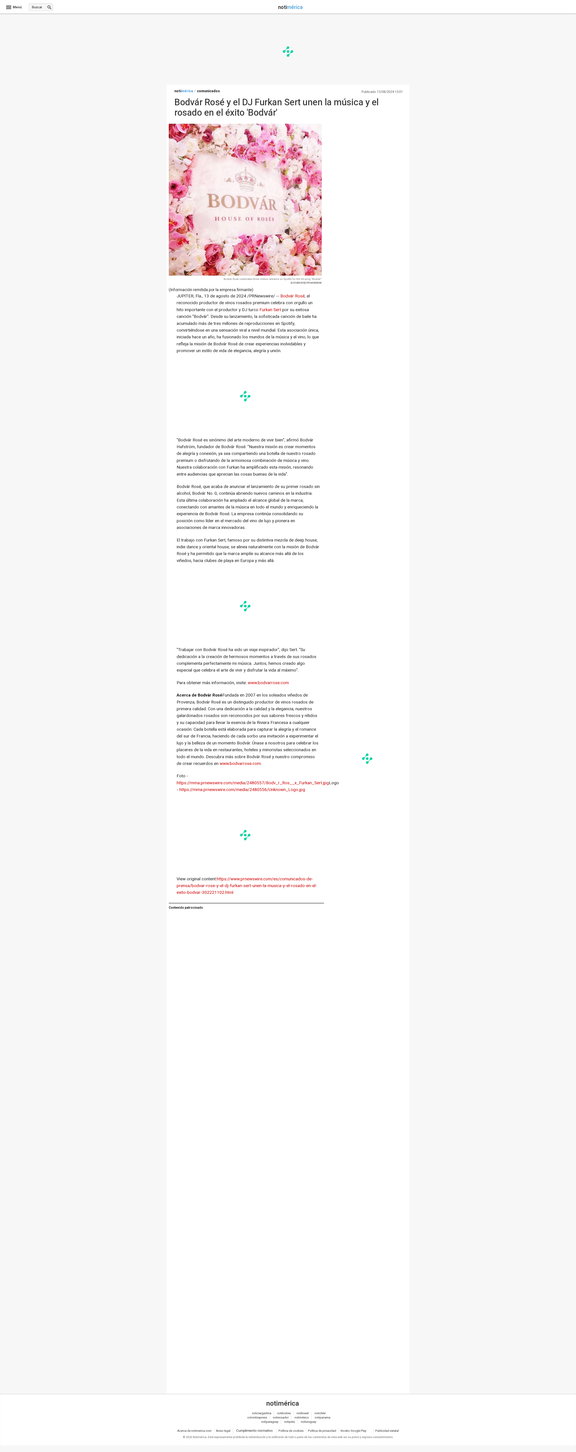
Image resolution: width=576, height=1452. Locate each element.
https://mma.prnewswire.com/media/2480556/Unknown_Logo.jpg (242, 790)
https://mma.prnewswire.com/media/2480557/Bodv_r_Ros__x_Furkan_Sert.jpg (253, 783)
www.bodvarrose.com (268, 683)
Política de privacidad (322, 1431)
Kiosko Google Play (353, 1431)
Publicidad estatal (387, 1431)
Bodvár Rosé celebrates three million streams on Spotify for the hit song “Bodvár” (273, 279)
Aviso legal (223, 1431)
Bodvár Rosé (292, 296)
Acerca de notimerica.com (194, 1431)
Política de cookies (291, 1431)
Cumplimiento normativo (254, 1430)
